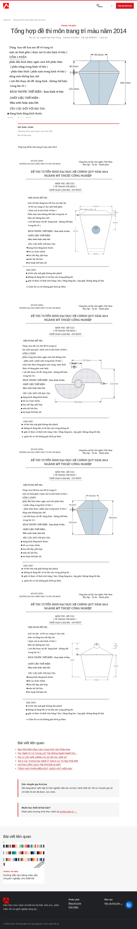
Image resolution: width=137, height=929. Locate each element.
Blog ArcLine (74, 903)
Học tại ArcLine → (113, 903)
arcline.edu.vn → (68, 811)
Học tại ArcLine (125, 6)
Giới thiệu (73, 907)
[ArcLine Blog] (6, 6)
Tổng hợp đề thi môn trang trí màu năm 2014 (35, 131)
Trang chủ (7, 20)
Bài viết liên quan (24, 135)
